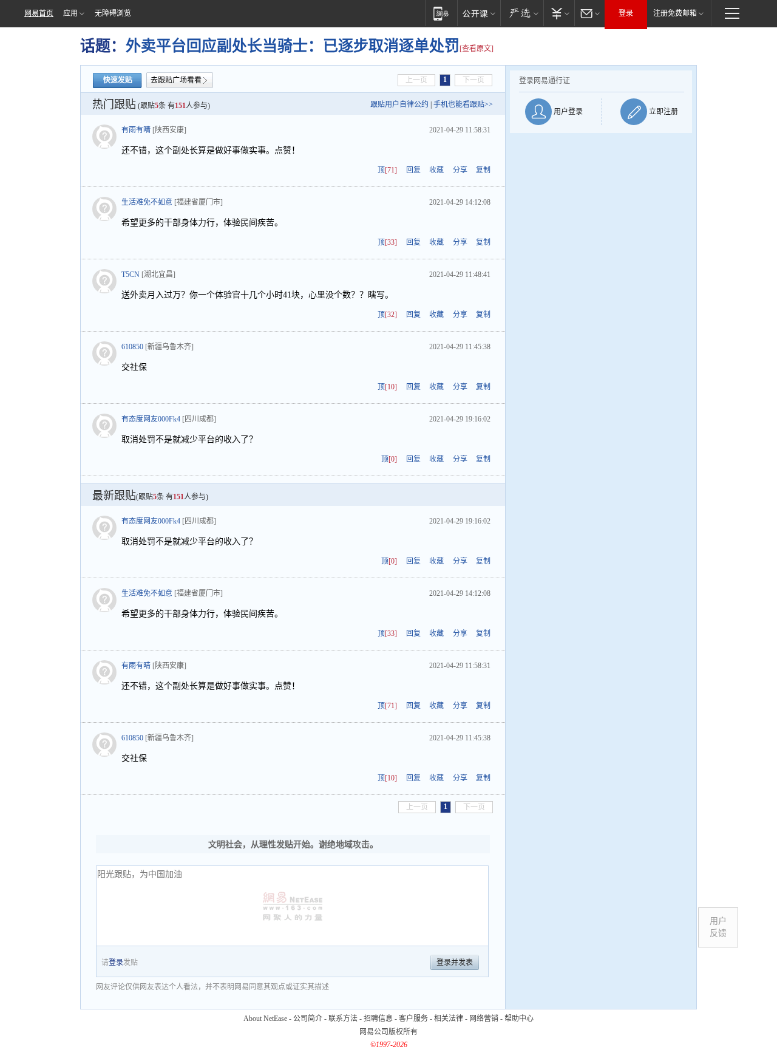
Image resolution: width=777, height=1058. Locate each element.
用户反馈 (718, 927)
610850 (132, 347)
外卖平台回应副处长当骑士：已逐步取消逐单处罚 (293, 46)
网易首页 (38, 13)
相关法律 (448, 1018)
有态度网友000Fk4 (150, 419)
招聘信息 (378, 1018)
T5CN (130, 274)
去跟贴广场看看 (176, 80)
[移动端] (441, 13)
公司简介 (307, 1018)
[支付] (558, 13)
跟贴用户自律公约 (399, 104)
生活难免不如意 (146, 202)
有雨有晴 (136, 130)
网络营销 (483, 1018)
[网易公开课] (478, 13)
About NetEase (265, 1018)
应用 (70, 13)
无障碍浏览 (113, 13)
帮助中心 (519, 1018)
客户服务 (413, 1018)
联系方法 (343, 1018)
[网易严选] (521, 13)
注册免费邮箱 (675, 13)
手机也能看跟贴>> (463, 104)
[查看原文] (477, 48)
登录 (626, 13)
